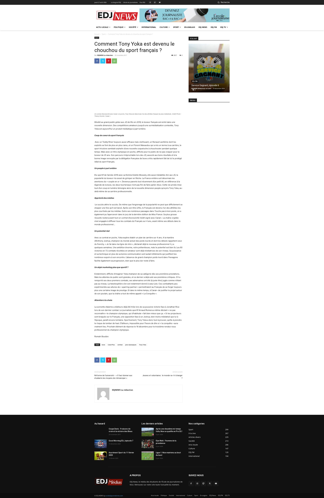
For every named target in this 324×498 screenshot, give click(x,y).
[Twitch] (155, 2)
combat (120, 345)
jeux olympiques (130, 345)
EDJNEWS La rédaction (105, 55)
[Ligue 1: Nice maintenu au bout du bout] (147, 455)
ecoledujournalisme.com (114, 496)
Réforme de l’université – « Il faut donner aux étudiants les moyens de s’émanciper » (113, 376)
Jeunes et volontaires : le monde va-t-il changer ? (163, 376)
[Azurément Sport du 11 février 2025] (100, 455)
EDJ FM (194, 81)
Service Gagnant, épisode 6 (205, 85)
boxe (103, 345)
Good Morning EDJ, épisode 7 (121, 441)
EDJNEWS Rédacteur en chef (201, 88)
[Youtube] (159, 2)
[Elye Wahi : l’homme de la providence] (147, 444)
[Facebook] (96, 60)
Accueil (96, 34)
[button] (223, 2)
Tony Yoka (142, 345)
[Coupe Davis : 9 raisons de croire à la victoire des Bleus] (100, 432)
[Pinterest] (108, 60)
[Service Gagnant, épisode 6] (209, 68)
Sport (104, 34)
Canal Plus (111, 345)
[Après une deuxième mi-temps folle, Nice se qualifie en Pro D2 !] (147, 432)
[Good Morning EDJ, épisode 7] (100, 444)
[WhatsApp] (114, 60)
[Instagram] (150, 2)
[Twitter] (102, 60)
